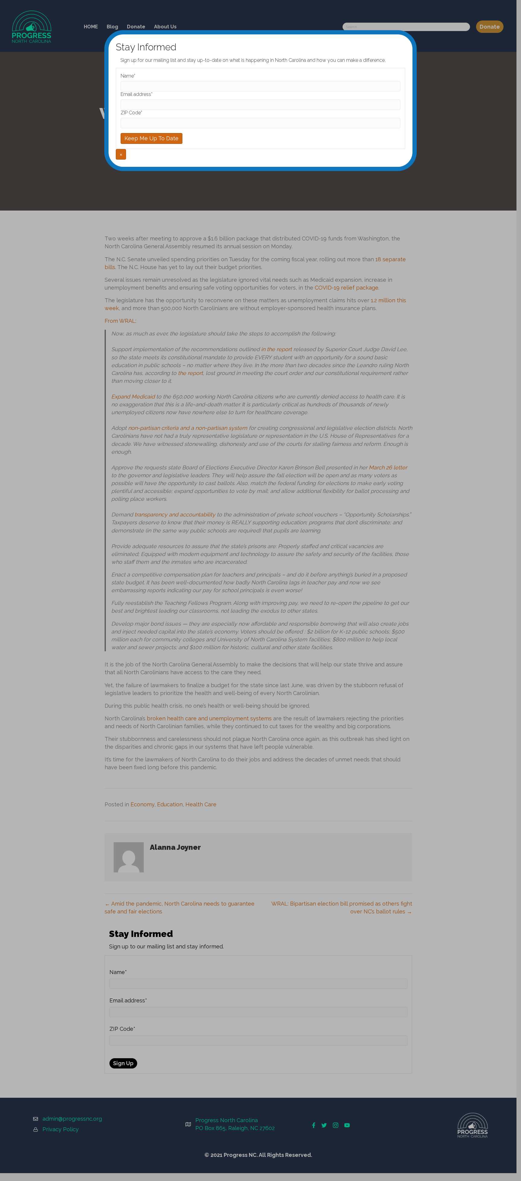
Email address (137, 94)
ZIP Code (131, 113)
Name (128, 76)
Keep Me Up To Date (151, 138)
